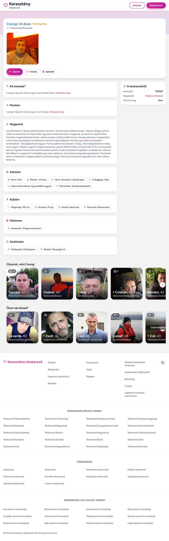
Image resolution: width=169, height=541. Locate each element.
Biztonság (130, 379)
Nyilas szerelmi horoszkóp (16, 523)
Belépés (137, 5)
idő (89, 146)
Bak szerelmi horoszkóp (56, 523)
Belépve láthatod (154, 95)
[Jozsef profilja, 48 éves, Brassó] (127, 327)
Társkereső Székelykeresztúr (142, 432)
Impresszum (92, 362)
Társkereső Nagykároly (97, 432)
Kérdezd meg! (63, 92)
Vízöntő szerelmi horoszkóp (99, 523)
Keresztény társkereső (97, 469)
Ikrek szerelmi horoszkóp (98, 509)
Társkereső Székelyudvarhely (100, 418)
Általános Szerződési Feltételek (135, 364)
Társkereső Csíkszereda (56, 418)
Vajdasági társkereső (138, 476)
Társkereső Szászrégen (97, 446)
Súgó (89, 369)
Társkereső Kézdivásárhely (16, 432)
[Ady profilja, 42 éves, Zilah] (92, 284)
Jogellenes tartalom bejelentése (135, 394)
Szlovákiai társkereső (13, 483)
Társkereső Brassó (54, 432)
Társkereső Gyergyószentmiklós (102, 425)
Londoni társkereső (54, 483)
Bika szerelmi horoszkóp (57, 509)
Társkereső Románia (138, 446)
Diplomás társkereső (13, 476)
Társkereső (50, 469)
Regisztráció (156, 5)
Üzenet (14, 71)
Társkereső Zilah (135, 439)
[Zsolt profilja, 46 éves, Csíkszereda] (57, 327)
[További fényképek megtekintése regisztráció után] (23, 49)
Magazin (90, 376)
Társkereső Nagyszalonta (57, 446)
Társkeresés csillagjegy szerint (84, 500)
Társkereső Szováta (54, 439)
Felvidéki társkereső (55, 476)
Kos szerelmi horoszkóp (15, 509)
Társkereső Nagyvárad (56, 425)
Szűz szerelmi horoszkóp (57, 516)
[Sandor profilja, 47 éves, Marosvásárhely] (22, 284)
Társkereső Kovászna (13, 439)
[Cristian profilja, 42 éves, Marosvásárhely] (127, 284)
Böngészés (53, 369)
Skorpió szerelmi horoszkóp (141, 516)
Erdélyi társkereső (137, 469)
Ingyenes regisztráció (58, 376)
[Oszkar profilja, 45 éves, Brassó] (57, 284)
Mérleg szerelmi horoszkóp (99, 516)
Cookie (128, 386)
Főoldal (51, 362)
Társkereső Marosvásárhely (16, 418)
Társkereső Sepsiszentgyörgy (142, 418)
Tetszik (31, 71)
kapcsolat (84, 140)
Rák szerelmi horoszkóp (139, 509)
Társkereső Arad (11, 446)
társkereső (8, 469)
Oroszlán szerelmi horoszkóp (17, 516)
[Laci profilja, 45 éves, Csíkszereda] (92, 327)
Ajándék (48, 71)
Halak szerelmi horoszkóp (140, 523)
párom (54, 150)
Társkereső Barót (94, 439)
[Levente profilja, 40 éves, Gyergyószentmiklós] (22, 327)
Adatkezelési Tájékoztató (137, 372)
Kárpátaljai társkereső (97, 476)
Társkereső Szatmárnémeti (141, 425)
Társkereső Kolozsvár (13, 425)
